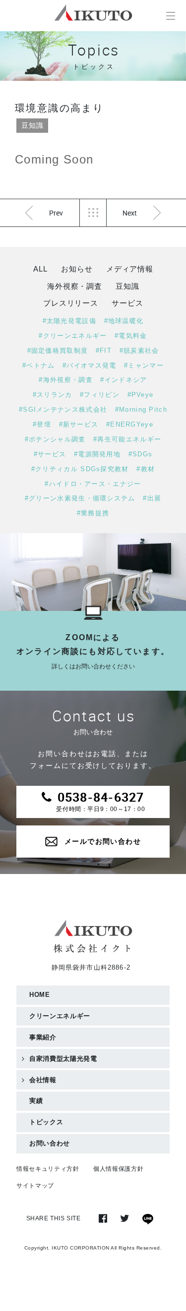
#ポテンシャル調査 (55, 439)
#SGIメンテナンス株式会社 (63, 409)
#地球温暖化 (124, 321)
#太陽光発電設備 (69, 321)
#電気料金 (131, 335)
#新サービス (79, 424)
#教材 (145, 469)
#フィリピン (100, 394)
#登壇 (42, 424)
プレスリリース (70, 303)
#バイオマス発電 (89, 365)
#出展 (152, 498)
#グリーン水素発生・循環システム (80, 498)
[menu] (170, 15)
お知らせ (76, 269)
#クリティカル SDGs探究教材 (80, 469)
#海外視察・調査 (65, 379)
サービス (127, 303)
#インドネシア (123, 379)
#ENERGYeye (129, 424)
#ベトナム (38, 365)
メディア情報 (129, 269)
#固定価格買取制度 (57, 350)
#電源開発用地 (97, 454)
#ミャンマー (144, 365)
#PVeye (140, 394)
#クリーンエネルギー (73, 335)
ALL (40, 269)
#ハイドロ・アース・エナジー (93, 484)
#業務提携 (93, 513)
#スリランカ (52, 394)
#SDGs (140, 454)
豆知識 (32, 125)
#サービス (50, 454)
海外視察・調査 (74, 286)
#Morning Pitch (141, 409)
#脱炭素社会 (139, 350)
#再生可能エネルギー (127, 439)
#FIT (104, 350)
